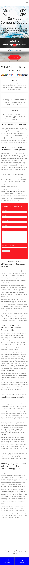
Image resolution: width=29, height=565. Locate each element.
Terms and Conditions (8, 551)
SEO (2, 3)
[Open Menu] (27, 3)
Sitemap (14, 553)
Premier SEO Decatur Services (13, 125)
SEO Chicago (14, 550)
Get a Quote (14, 57)
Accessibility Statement (20, 551)
